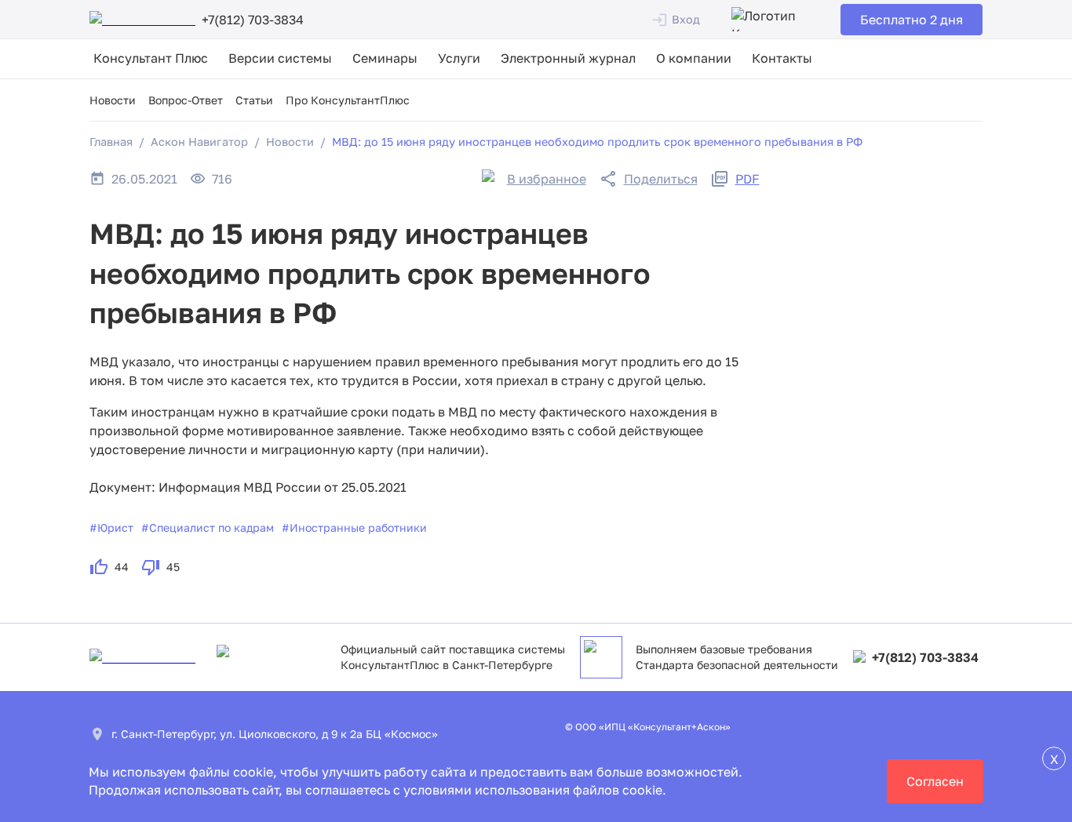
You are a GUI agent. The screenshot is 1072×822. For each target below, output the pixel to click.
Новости (112, 100)
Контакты (782, 58)
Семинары (384, 58)
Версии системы (280, 58)
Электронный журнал (568, 58)
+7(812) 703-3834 (925, 657)
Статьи (254, 100)
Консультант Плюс (150, 58)
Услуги (459, 58)
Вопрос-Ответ (185, 100)
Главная (111, 141)
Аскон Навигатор (199, 141)
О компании (693, 58)
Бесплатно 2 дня (911, 19)
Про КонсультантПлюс (348, 100)
